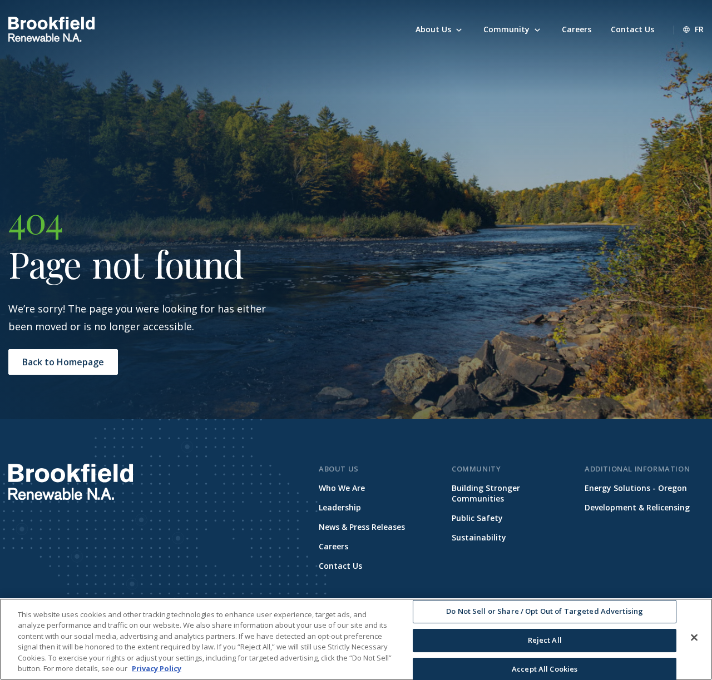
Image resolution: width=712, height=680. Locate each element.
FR (699, 29)
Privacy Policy (156, 668)
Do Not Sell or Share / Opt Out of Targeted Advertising (544, 612)
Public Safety (477, 518)
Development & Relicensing (637, 507)
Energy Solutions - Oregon (636, 488)
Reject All (545, 640)
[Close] (694, 638)
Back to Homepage (63, 362)
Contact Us (340, 565)
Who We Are (342, 488)
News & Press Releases (362, 527)
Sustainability (479, 537)
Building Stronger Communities (486, 493)
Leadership (340, 507)
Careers (333, 546)
